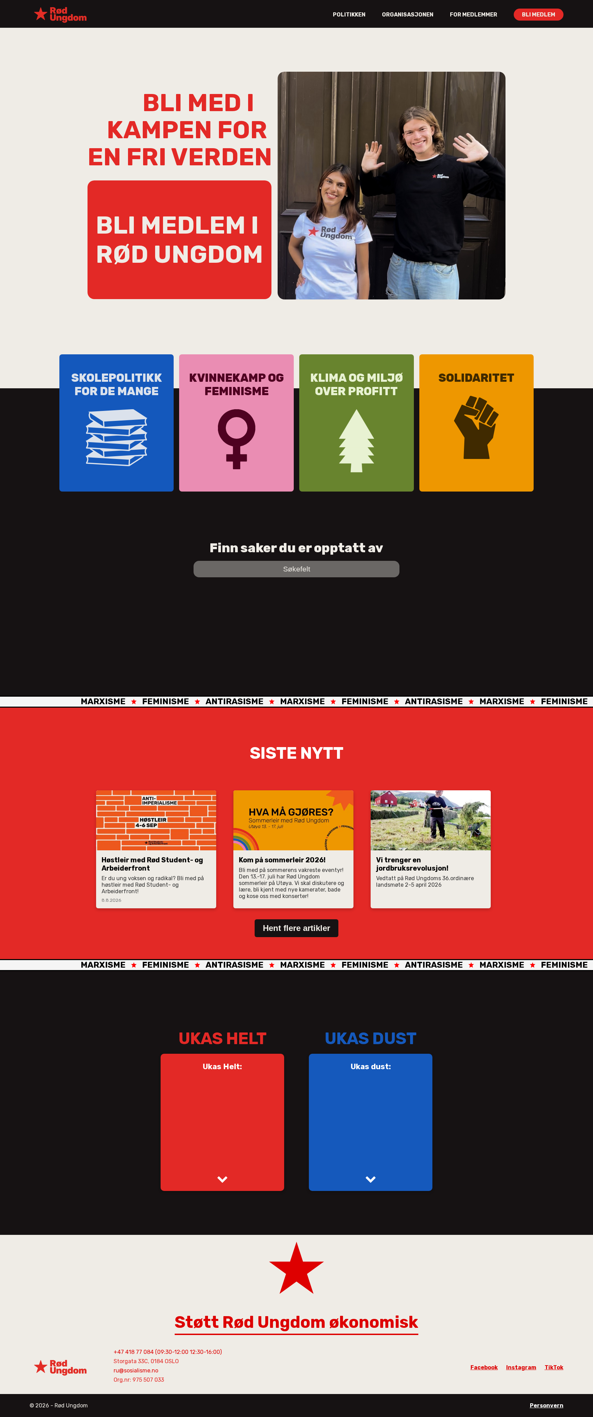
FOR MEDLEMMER (473, 14)
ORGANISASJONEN (407, 14)
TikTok (554, 1367)
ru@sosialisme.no (136, 1370)
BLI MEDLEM (538, 14)
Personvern (546, 1405)
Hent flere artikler (296, 928)
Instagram (521, 1367)
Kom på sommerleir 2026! (282, 860)
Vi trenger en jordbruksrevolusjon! (412, 864)
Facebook (484, 1367)
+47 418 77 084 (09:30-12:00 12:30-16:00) (168, 1352)
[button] (222, 1178)
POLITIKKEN (349, 14)
